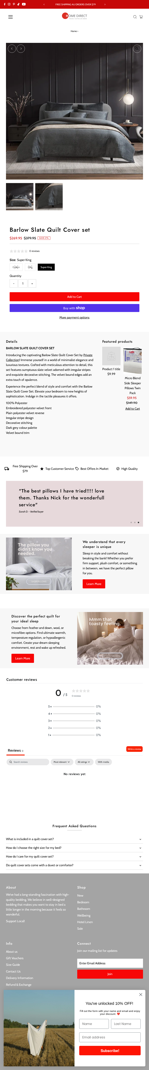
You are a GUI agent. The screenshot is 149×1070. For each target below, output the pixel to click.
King (31, 268)
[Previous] (44, 4)
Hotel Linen (85, 922)
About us (11, 951)
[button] (74, 706)
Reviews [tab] (15, 750)
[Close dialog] (141, 994)
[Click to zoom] (137, 49)
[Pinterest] (14, 4)
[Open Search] (135, 17)
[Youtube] (24, 4)
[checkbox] (103, 762)
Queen (18, 268)
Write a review (134, 749)
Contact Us (13, 971)
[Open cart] (141, 17)
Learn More (93, 584)
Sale (80, 928)
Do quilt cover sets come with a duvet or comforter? (39, 865)
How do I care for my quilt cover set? (30, 856)
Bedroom (83, 902)
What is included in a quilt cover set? (30, 839)
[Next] (105, 4)
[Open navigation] (22, 16)
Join (110, 974)
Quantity (15, 276)
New (80, 895)
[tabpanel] (74, 786)
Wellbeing (83, 915)
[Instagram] (9, 4)
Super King (46, 267)
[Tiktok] (18, 4)
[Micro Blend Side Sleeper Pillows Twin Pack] (132, 360)
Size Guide (13, 964)
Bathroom (83, 909)
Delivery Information (19, 978)
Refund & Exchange (18, 984)
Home (74, 31)
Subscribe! (110, 1050)
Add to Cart (74, 297)
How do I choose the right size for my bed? (33, 848)
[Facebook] (4, 4)
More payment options (74, 317)
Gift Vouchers (14, 958)
